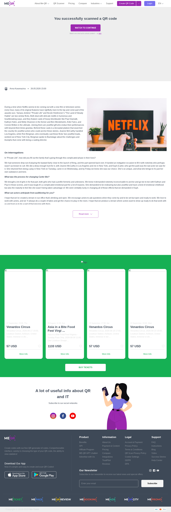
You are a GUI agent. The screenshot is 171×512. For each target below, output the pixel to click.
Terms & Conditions (133, 449)
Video (154, 453)
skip (100, 33)
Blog (153, 449)
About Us (106, 442)
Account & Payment (133, 442)
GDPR (128, 460)
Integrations (107, 457)
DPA (127, 464)
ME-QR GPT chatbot (88, 453)
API (80, 446)
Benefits (83, 442)
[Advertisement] (85, 63)
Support (109, 3)
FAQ (153, 442)
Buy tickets (85, 367)
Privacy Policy (131, 446)
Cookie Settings (132, 457)
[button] (161, 3)
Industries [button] (95, 3)
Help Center (156, 460)
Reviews (106, 464)
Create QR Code (126, 3)
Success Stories (158, 457)
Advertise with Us (87, 457)
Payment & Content (111, 446)
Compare (83, 3)
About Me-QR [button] (41, 3)
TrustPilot (106, 460)
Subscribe (152, 483)
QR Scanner (58, 3)
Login (149, 3)
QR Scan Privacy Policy (135, 453)
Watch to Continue (85, 28)
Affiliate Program (86, 449)
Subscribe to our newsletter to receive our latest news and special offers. (111, 474)
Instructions (156, 446)
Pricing (71, 3)
